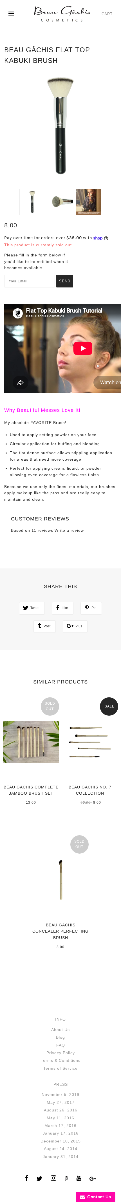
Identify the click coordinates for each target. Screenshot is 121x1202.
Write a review (69, 530)
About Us (60, 1029)
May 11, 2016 (60, 1118)
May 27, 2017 (61, 1102)
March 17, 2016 (60, 1125)
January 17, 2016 (61, 1133)
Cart (107, 14)
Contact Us (98, 1196)
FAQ (60, 1045)
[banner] (61, 14)
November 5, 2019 (60, 1094)
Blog (60, 1037)
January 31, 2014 (61, 1156)
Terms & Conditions (60, 1060)
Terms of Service (60, 1068)
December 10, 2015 (61, 1141)
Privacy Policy (60, 1053)
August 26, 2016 (60, 1110)
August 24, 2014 (60, 1148)
